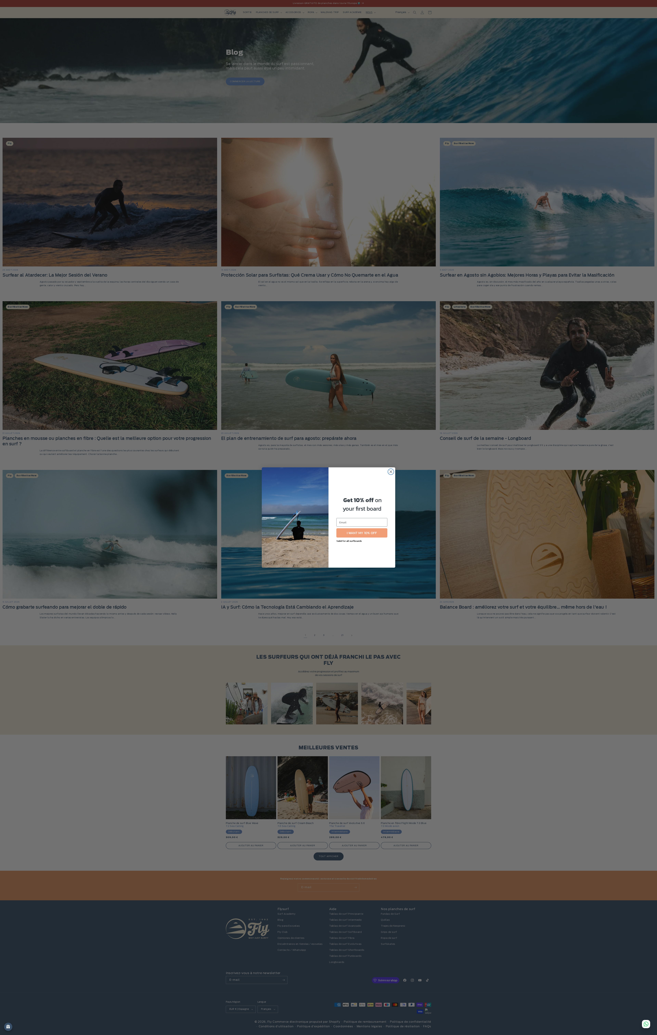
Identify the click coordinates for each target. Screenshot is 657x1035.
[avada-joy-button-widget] (8, 1027)
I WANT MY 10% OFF (362, 532)
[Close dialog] (391, 472)
